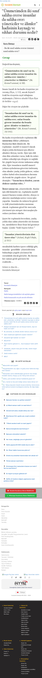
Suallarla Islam (24, 614)
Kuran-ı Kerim (7, 610)
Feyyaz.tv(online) (25, 671)
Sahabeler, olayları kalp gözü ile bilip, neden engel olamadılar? (20, 349)
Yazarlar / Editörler (7, 557)
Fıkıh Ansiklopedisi (7, 536)
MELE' (6, 356)
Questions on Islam (25, 610)
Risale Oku (6, 645)
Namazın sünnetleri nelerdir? (16, 434)
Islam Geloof (24, 624)
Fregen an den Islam (26, 616)
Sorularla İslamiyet (10, 285)
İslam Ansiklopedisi (7, 545)
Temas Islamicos (25, 628)
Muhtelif (4, 520)
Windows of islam (25, 630)
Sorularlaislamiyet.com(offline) (28, 669)
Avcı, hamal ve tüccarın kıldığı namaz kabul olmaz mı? (20, 382)
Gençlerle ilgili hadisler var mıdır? (14, 337)
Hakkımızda (5, 555)
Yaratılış (3, 522)
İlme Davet (6, 614)
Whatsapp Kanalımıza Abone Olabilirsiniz (22, 495)
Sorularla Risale (7, 643)
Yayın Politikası (6, 563)
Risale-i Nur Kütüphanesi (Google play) (26, 644)
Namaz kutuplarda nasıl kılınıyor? (17, 429)
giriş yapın (18, 310)
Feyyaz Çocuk (24, 655)
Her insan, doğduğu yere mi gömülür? (19, 439)
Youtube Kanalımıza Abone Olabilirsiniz (22, 490)
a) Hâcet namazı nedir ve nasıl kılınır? (19, 405)
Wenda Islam (24, 626)
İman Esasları (5, 511)
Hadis (6, 291)
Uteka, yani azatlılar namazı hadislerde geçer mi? (19, 379)
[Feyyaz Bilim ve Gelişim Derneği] (21, 584)
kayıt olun (28, 310)
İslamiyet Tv (7, 655)
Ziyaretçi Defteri (6, 561)
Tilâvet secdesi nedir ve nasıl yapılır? (19, 423)
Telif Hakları (5, 568)
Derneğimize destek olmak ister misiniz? (21, 587)
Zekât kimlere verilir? (10, 353)
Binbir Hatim (6, 612)
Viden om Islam (24, 622)
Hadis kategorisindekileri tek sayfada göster (19, 294)
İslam (3, 516)
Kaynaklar (4, 559)
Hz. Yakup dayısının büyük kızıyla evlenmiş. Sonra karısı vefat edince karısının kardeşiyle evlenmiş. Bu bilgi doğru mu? (20, 387)
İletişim (3, 570)
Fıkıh (2, 509)
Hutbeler (4, 541)
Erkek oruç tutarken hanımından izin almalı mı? (22, 455)
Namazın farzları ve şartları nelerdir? (18, 400)
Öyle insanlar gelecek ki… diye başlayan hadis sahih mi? (21, 344)
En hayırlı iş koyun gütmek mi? (16, 473)
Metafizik (4, 518)
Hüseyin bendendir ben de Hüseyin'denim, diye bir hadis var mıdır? (20, 327)
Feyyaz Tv (6, 651)
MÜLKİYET (7, 340)
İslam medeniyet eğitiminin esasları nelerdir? (18, 334)
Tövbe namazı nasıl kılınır (15, 461)
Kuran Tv (6, 653)
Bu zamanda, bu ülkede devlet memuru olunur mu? (20, 331)
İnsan (3, 513)
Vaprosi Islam (24, 620)
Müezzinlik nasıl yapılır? (10, 365)
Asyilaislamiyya (24, 618)
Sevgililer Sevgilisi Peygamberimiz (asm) (14, 534)
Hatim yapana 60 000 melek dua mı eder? (20, 445)
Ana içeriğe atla (5, 1)
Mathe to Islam (24, 632)
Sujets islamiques (25, 634)
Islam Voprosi (24, 612)
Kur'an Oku (23, 663)
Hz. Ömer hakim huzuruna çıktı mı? (18, 450)
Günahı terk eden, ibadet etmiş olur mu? (19, 411)
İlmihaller (4, 543)
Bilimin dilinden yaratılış (9, 532)
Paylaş (24, 39)
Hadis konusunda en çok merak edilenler (18, 297)
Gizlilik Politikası (6, 566)
